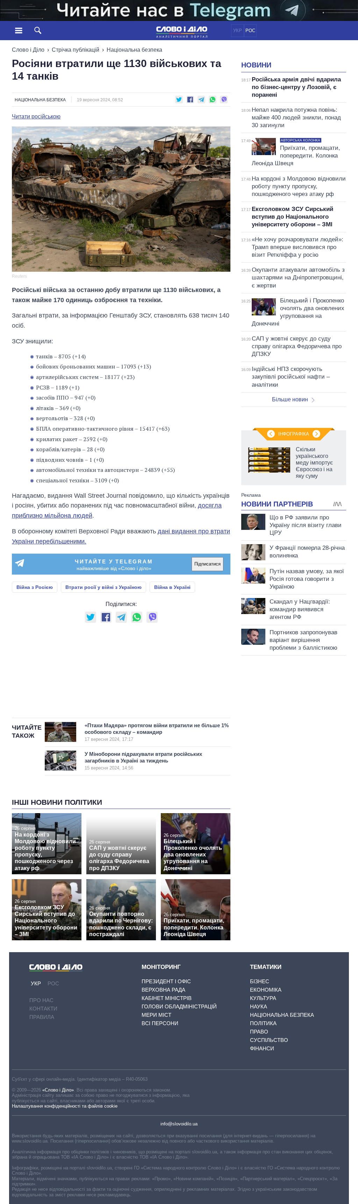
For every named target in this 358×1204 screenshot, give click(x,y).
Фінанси (262, 1048)
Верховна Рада (163, 990)
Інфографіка (293, 434)
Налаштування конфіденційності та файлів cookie (64, 1106)
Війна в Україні (172, 587)
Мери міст (156, 1015)
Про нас (41, 1000)
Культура (263, 998)
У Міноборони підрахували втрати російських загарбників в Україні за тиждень (143, 761)
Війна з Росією (34, 587)
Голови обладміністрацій (179, 1006)
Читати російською (36, 116)
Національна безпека (134, 50)
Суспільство (269, 1040)
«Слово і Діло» (58, 1090)
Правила (41, 1017)
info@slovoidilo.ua (179, 1123)
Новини (256, 65)
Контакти (43, 1009)
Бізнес (259, 981)
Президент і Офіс (166, 981)
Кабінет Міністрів (167, 998)
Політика (263, 1023)
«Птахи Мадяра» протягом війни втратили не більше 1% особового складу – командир (157, 732)
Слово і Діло (28, 50)
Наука (258, 1006)
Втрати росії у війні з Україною (103, 587)
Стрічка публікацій (75, 50)
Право (259, 1032)
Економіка (265, 990)
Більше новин (290, 399)
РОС (250, 30)
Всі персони (160, 1023)
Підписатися (207, 564)
